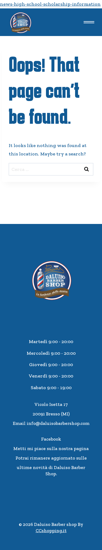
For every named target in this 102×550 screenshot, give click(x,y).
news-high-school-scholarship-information (50, 4)
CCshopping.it (51, 530)
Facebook (51, 439)
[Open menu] (89, 22)
